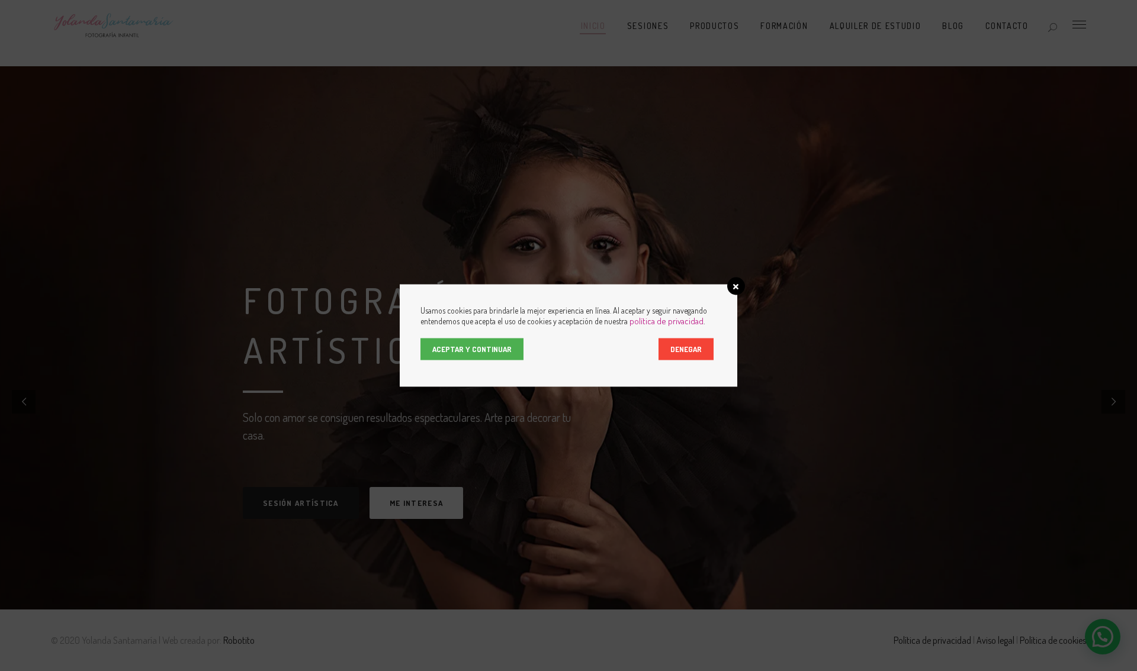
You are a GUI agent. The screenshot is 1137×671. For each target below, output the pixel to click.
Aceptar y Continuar (472, 349)
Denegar (686, 349)
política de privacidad (666, 321)
